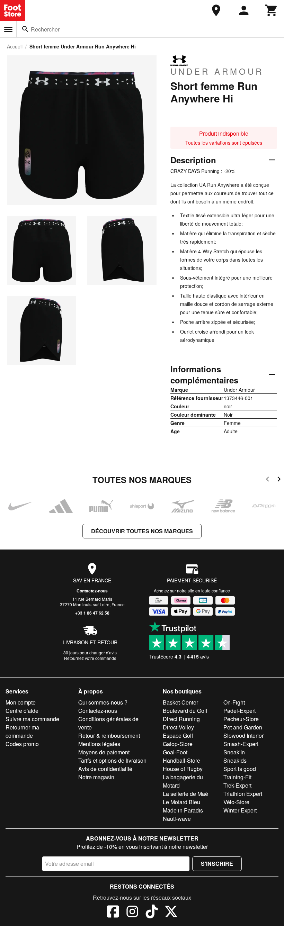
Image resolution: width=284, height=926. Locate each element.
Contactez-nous (92, 590)
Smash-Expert (240, 744)
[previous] (268, 480)
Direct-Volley (178, 727)
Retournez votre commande (90, 658)
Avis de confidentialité (105, 769)
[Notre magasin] (216, 10)
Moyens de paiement (104, 752)
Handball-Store (181, 760)
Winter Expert (240, 810)
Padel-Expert (239, 711)
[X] (171, 912)
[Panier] (271, 10)
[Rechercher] (25, 29)
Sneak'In (234, 752)
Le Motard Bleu (181, 802)
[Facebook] (113, 912)
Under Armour (217, 71)
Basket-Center (180, 702)
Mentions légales (99, 744)
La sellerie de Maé (185, 794)
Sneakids (235, 760)
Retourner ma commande (22, 731)
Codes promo (22, 744)
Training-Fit (237, 777)
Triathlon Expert (242, 794)
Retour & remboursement (109, 735)
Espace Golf (178, 735)
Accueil (15, 46)
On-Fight (234, 702)
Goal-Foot (175, 752)
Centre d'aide (22, 711)
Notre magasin (96, 777)
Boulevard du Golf (185, 711)
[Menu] (8, 29)
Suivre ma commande (32, 719)
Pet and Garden (242, 727)
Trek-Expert (237, 785)
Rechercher (45, 29)
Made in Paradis (183, 810)
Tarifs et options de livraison (112, 760)
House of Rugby (183, 769)
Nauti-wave (177, 819)
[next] (279, 480)
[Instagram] (132, 912)
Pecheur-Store (241, 719)
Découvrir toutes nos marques (142, 531)
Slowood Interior (243, 735)
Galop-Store (178, 744)
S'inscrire (217, 864)
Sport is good (239, 769)
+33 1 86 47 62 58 (92, 613)
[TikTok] (152, 912)
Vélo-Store (236, 802)
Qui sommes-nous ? (102, 702)
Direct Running (181, 719)
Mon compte (21, 702)
